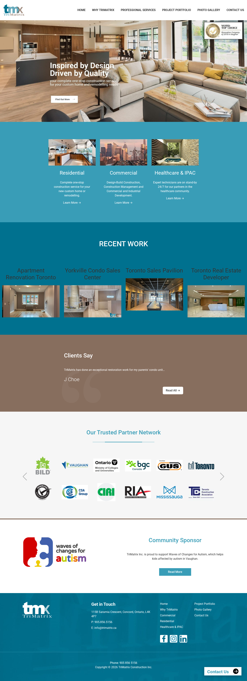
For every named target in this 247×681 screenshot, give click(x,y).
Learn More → (72, 202)
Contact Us (235, 10)
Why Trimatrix (103, 10)
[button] (24, 477)
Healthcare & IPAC (171, 627)
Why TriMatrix (169, 609)
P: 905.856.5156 (101, 622)
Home (81, 10)
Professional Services (138, 10)
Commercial (167, 615)
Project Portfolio (176, 10)
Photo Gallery (208, 10)
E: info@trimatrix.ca (103, 628)
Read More (175, 572)
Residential (167, 621)
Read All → (173, 390)
